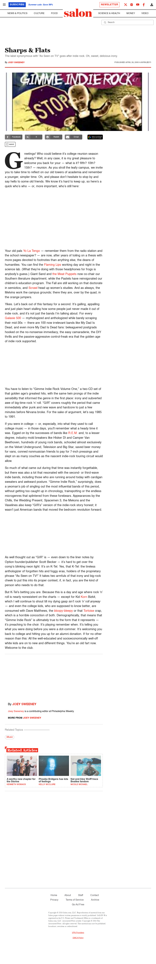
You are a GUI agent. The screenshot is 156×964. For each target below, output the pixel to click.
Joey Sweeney (16, 62)
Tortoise (88, 610)
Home (54, 895)
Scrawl (32, 288)
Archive (95, 900)
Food (54, 13)
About (67, 895)
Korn (84, 597)
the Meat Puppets (64, 274)
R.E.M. (73, 433)
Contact (94, 895)
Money (130, 13)
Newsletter (109, 5)
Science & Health (109, 13)
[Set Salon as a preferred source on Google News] (95, 137)
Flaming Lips (52, 264)
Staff (80, 895)
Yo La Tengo (31, 251)
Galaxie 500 (13, 318)
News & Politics (17, 13)
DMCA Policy (78, 938)
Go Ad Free (78, 904)
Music (9, 737)
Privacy (54, 900)
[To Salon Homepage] (78, 12)
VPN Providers (78, 933)
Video (145, 13)
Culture (39, 13)
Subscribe (17, 5)
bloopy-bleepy (63, 610)
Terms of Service (75, 900)
